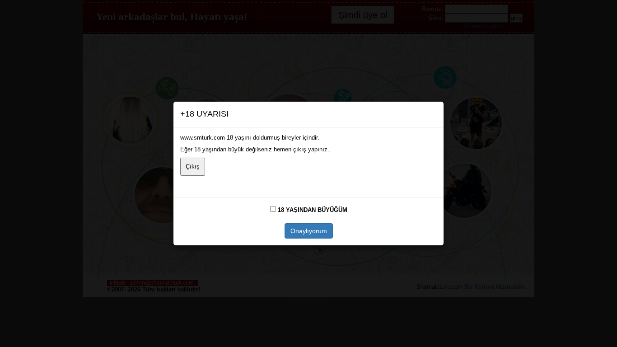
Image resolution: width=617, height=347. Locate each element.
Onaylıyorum (308, 230)
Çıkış (193, 166)
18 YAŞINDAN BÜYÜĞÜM (312, 209)
